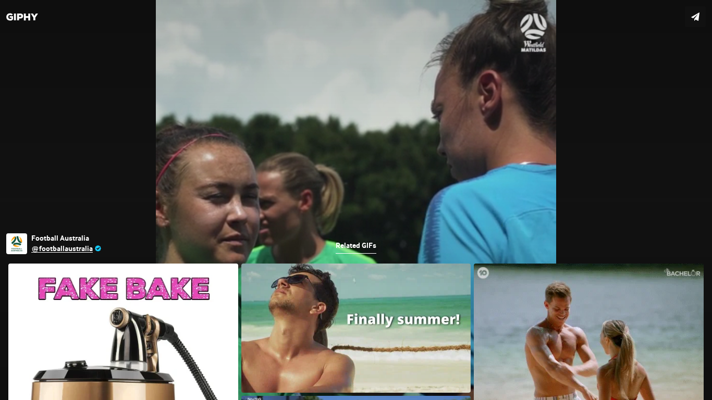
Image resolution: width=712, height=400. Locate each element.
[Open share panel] (695, 16)
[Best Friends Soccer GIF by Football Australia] (356, 200)
